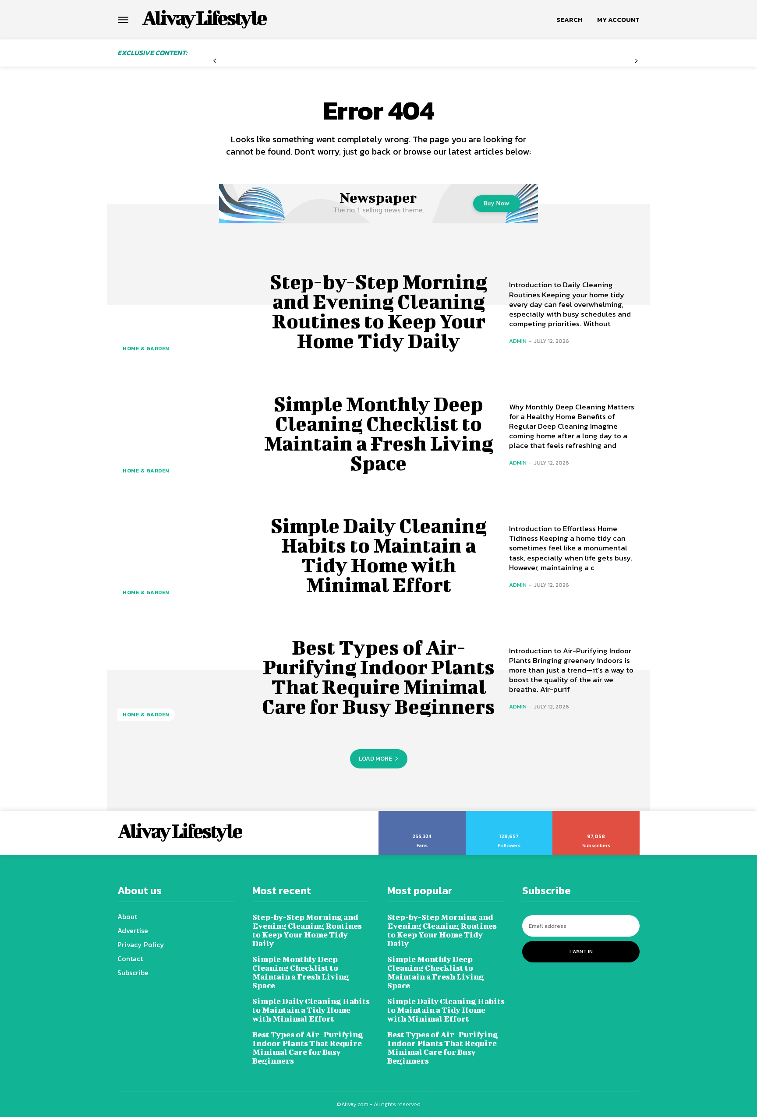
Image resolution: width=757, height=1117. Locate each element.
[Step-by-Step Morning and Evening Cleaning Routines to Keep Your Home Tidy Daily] (182, 311)
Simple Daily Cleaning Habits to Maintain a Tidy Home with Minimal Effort (379, 555)
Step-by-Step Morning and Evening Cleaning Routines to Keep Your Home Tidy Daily (378, 311)
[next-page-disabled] (636, 61)
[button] (569, 19)
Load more (375, 758)
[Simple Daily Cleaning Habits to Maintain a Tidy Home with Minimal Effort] (182, 555)
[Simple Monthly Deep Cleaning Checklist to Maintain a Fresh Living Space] (182, 433)
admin (518, 341)
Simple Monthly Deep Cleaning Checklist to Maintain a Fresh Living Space (378, 433)
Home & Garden (146, 348)
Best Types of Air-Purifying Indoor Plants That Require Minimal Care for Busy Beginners (378, 677)
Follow (509, 813)
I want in (581, 951)
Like (422, 813)
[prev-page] (214, 61)
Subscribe (596, 813)
